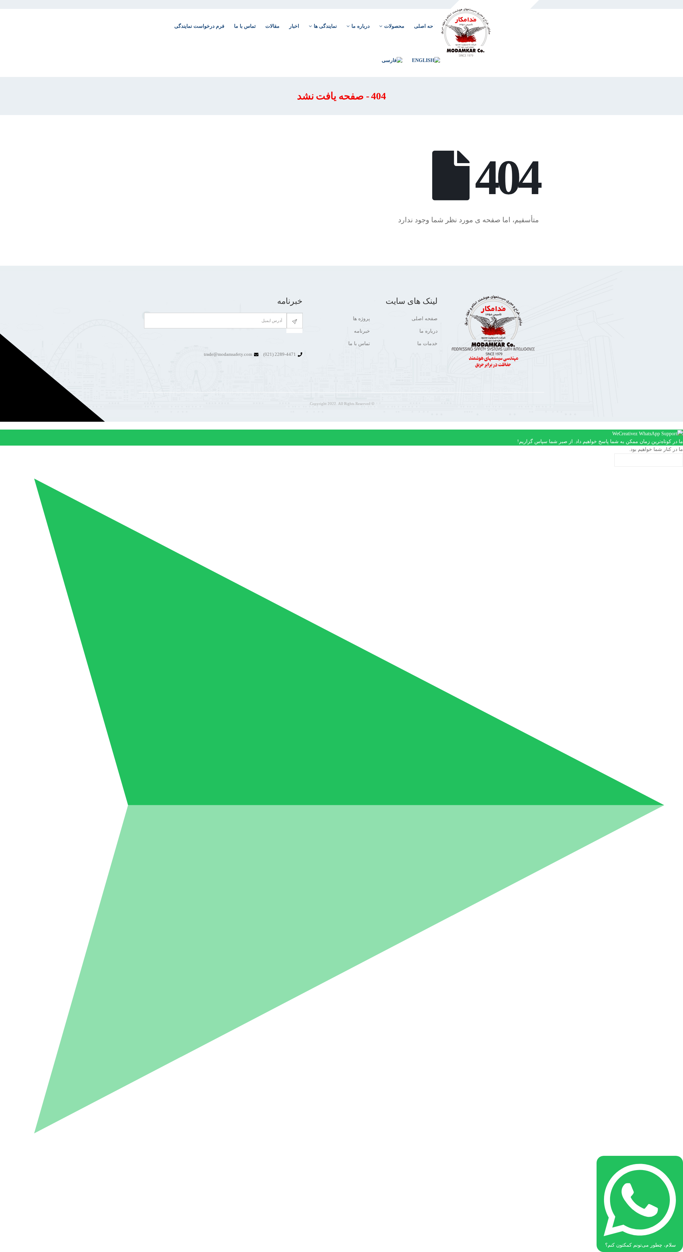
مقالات (272, 26)
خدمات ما (427, 343)
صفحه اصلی (425, 318)
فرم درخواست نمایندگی (199, 26)
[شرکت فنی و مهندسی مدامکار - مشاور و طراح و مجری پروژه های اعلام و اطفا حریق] (481, 38)
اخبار (294, 26)
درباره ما (360, 26)
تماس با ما (245, 26)
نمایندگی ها (325, 26)
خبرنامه (362, 331)
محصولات (394, 26)
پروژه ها (361, 318)
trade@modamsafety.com (228, 354)
